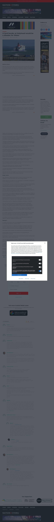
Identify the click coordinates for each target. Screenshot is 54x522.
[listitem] (27, 257)
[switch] (40, 260)
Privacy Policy (33, 278)
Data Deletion (21, 278)
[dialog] (27, 261)
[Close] (45, 243)
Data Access (27, 278)
